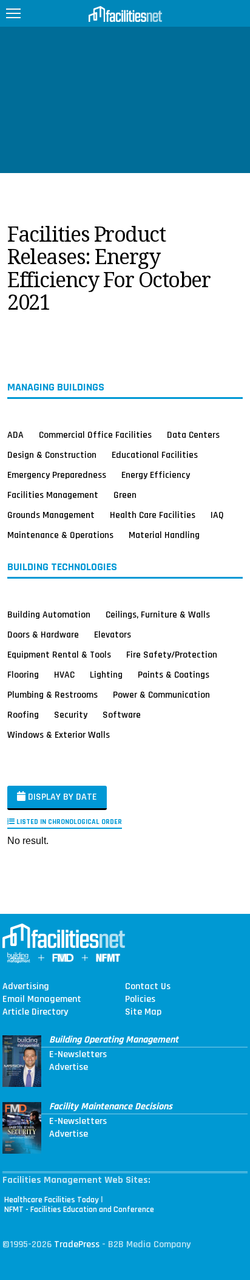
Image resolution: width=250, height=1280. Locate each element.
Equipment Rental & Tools (59, 655)
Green (125, 495)
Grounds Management (51, 515)
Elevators (112, 634)
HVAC (64, 675)
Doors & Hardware (43, 634)
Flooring (23, 675)
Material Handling (164, 535)
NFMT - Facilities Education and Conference (79, 1209)
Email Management (41, 999)
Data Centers (193, 435)
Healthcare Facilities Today (51, 1200)
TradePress (77, 1244)
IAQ (217, 515)
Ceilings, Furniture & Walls (158, 614)
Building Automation (48, 614)
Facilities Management (52, 495)
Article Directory (35, 1012)
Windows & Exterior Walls (58, 735)
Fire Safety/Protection (171, 655)
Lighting (106, 675)
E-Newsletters (78, 1055)
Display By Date (61, 797)
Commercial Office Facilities (95, 435)
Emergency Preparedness (56, 475)
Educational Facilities (155, 455)
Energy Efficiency (155, 475)
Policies (140, 999)
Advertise (68, 1067)
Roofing (23, 715)
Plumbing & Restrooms (52, 695)
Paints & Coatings (173, 675)
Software (122, 715)
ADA (15, 435)
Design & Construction (51, 455)
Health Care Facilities (152, 515)
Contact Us (148, 987)
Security (70, 715)
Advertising (25, 987)
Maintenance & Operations (60, 535)
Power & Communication (161, 695)
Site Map (143, 1012)
